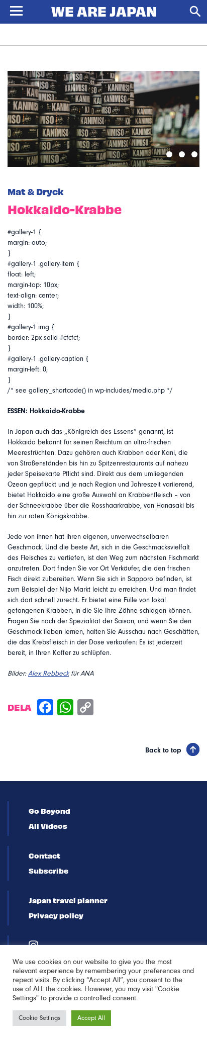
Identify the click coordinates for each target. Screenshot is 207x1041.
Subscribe (48, 870)
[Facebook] (45, 708)
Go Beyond (49, 810)
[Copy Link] (85, 708)
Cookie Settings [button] (39, 1017)
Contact (44, 855)
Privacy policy (56, 915)
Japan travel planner (68, 900)
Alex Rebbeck (48, 674)
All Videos (48, 825)
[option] (103, 119)
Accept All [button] (91, 1017)
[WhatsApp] (65, 708)
